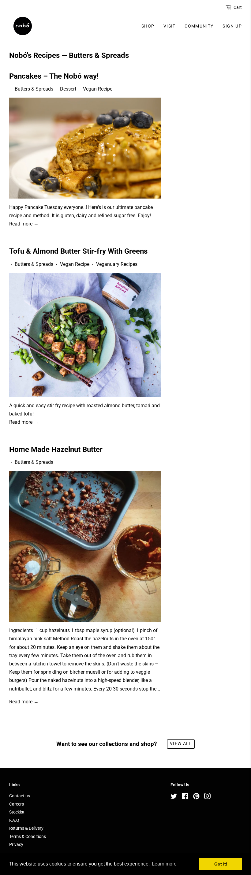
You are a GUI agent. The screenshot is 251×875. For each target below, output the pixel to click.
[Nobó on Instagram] (207, 797)
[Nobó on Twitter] (173, 797)
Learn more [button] (164, 863)
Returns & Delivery (26, 828)
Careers (16, 804)
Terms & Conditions (27, 836)
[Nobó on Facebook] (185, 797)
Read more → (24, 224)
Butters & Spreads (34, 89)
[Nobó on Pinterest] (196, 797)
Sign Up (232, 26)
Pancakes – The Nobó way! (54, 76)
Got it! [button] (220, 864)
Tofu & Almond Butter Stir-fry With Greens (78, 251)
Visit (169, 26)
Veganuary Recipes (116, 264)
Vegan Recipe (97, 89)
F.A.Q (14, 820)
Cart (238, 7)
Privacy (16, 844)
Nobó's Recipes (34, 55)
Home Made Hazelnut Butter (56, 449)
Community (199, 26)
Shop (148, 26)
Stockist (16, 812)
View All (181, 743)
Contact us (19, 795)
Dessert (68, 89)
